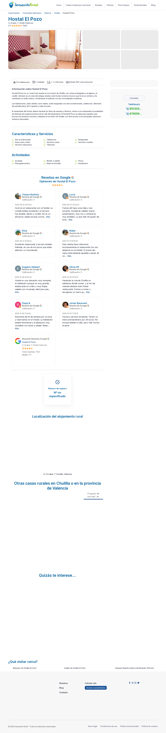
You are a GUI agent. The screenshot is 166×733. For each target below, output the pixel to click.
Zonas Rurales (140, 5)
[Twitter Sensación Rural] (138, 682)
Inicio (59, 5)
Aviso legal (92, 726)
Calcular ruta (90, 683)
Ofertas (110, 5)
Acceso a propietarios (96, 688)
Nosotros (63, 683)
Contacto (63, 692)
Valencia (47, 13)
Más (48, 217)
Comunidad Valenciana (32, 13)
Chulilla (57, 13)
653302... (136, 108)
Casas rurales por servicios (78, 5)
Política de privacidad (129, 726)
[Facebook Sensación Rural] (130, 682)
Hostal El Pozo (29, 342)
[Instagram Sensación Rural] (133, 682)
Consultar (134, 98)
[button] (17, 26)
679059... (136, 113)
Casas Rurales (14, 13)
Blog (153, 5)
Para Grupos (123, 5)
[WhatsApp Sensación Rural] (135, 682)
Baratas (98, 5)
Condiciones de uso (108, 726)
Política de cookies (150, 726)
